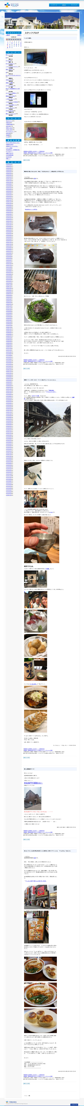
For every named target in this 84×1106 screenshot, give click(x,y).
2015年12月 (8, 389)
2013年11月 (8, 433)
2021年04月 (8, 277)
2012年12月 (8, 452)
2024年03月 (8, 215)
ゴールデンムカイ (10, 85)
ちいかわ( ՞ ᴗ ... (9, 151)
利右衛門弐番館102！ (33, 783)
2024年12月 (8, 200)
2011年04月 (8, 488)
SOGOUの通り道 (9, 110)
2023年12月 (8, 221)
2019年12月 (8, 306)
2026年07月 (8, 166)
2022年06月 (8, 253)
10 (11, 42)
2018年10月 (8, 330)
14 (20, 42)
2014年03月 (8, 426)
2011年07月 (8, 482)
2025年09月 (8, 184)
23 (9, 46)
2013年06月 (8, 442)
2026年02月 (8, 175)
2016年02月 (8, 385)
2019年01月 (8, 325)
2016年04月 (8, 383)
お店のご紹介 (9, 129)
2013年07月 (8, 440)
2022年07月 (8, 251)
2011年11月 (8, 475)
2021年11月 (8, 265)
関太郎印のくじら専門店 (31, 209)
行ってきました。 (10, 131)
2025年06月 (8, 189)
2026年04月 (8, 171)
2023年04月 (8, 235)
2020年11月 (8, 286)
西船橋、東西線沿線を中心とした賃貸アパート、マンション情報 (38, 152)
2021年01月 (8, 283)
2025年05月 (8, 191)
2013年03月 (8, 447)
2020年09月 (8, 290)
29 (7, 47)
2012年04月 (8, 466)
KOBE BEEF (9, 157)
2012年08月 (8, 459)
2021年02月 (8, 281)
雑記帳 (7, 135)
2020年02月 (8, 302)
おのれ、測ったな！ (10, 107)
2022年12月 (8, 242)
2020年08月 (8, 292)
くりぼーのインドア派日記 (12, 102)
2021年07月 (8, 272)
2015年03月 (8, 405)
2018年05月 (8, 339)
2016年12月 (8, 369)
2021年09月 (8, 269)
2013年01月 (8, 451)
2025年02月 (8, 196)
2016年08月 (8, 376)
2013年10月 (8, 435)
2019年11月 (8, 307)
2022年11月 (8, 244)
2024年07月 (8, 208)
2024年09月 (8, 205)
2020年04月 (8, 299)
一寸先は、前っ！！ (10, 99)
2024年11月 (8, 201)
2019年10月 (8, 309)
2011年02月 (8, 491)
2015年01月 (8, 408)
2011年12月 (8, 474)
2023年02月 (8, 238)
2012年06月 (8, 463)
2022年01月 (8, 261)
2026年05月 (8, 170)
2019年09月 (8, 311)
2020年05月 (8, 297)
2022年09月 (8, 247)
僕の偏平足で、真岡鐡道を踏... (13, 149)
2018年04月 (8, 341)
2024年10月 (8, 203)
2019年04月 (8, 320)
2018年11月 (8, 329)
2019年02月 (8, 323)
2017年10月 (8, 352)
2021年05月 (8, 276)
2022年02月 (8, 260)
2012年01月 (8, 472)
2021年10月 (8, 267)
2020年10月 (8, 288)
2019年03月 (8, 322)
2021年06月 (8, 274)
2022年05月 (8, 254)
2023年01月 (8, 240)
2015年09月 (8, 394)
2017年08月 (8, 355)
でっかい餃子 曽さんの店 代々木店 (35, 881)
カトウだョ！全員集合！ (11, 93)
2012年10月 (8, 456)
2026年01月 (8, 177)
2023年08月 (8, 228)
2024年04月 (8, 214)
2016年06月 (8, 380)
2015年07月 (8, 398)
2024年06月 (8, 210)
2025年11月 (8, 180)
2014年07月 (8, 419)
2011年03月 (8, 489)
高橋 (35, 178)
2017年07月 (8, 357)
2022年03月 (8, 258)
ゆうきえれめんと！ (10, 63)
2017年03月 (8, 364)
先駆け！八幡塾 (9, 82)
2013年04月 (8, 445)
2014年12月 (8, 410)
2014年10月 (8, 414)
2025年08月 (8, 185)
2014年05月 (8, 422)
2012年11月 (8, 454)
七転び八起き (9, 79)
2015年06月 (8, 399)
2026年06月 (8, 168)
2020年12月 (8, 284)
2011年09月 (8, 479)
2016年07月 (8, 378)
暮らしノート (9, 54)
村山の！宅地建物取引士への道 (13, 88)
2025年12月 (8, 178)
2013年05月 (8, 444)
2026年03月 (8, 173)
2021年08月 (8, 270)
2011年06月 (8, 484)
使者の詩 (8, 122)
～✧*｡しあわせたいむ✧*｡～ (12, 66)
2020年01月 (8, 304)
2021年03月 (8, 279)
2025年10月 (8, 182)
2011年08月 (8, 481)
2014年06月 (8, 421)
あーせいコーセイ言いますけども (13, 75)
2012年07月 (8, 461)
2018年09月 (8, 332)
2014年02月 (8, 428)
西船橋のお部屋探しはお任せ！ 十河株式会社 (34, 151)
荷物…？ (8, 158)
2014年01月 (8, 429)
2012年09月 (8, 458)
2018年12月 (8, 327)
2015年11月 (8, 391)
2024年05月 (8, 212)
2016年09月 (8, 375)
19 (16, 44)
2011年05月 (8, 486)
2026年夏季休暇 (9, 155)
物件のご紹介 (9, 128)
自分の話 (8, 126)
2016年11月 (8, 371)
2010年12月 (8, 495)
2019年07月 (8, 314)
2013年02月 (8, 449)
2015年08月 (8, 396)
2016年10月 (8, 373)
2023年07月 (8, 230)
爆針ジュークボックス (11, 113)
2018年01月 (8, 346)
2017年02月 (8, 366)
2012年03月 (8, 468)
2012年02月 (8, 470)
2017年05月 (8, 360)
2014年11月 (8, 412)
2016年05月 (8, 382)
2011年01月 (8, 493)
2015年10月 (8, 392)
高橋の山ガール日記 (10, 96)
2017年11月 (8, 350)
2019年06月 (8, 316)
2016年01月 (8, 387)
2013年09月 (8, 436)
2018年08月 (8, 334)
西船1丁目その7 (9, 153)
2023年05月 (8, 233)
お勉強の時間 (9, 124)
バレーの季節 (9, 148)
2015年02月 (8, 406)
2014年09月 (8, 415)
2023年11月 (8, 223)
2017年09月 (8, 353)
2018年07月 (8, 336)
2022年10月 (8, 246)
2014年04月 (8, 424)
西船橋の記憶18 (9, 144)
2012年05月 (8, 465)
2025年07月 (8, 187)
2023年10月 (8, 224)
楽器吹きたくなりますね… (12, 146)
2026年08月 (8, 164)
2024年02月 (8, 217)
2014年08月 (8, 417)
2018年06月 (8, 337)
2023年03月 (8, 237)
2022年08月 (8, 249)
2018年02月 (8, 344)
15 (7, 44)
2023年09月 (8, 226)
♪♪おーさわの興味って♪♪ (11, 104)
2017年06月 (8, 359)
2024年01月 (8, 219)
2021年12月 (8, 263)
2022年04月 (8, 256)
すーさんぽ (8, 60)
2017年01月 (8, 368)
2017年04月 (8, 362)
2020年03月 (8, 300)
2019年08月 (8, 313)
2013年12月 (8, 431)
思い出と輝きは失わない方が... (13, 142)
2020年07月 (8, 293)
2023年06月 (8, 231)
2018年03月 (8, 343)
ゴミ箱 (7, 136)
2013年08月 (8, 438)
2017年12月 (8, 348)
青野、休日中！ (9, 69)
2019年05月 (8, 318)
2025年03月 (8, 194)
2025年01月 (8, 198)
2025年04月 (8, 192)
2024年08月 (8, 207)
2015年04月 (8, 403)
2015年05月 (8, 401)
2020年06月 (8, 295)
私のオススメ (9, 120)
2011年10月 (8, 477)
